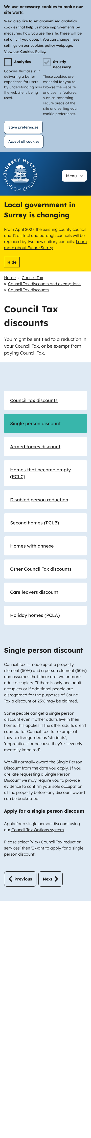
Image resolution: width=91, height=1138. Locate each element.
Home (10, 277)
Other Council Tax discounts (41, 569)
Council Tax (32, 277)
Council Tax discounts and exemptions (44, 283)
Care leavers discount (34, 592)
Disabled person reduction (39, 500)
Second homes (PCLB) (34, 523)
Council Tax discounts (28, 289)
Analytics (22, 61)
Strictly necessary (62, 64)
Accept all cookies (23, 141)
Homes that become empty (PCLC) (40, 473)
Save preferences (23, 127)
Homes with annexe (32, 546)
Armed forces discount (35, 447)
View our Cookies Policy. (25, 51)
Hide (11, 262)
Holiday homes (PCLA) (35, 615)
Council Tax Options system (37, 829)
